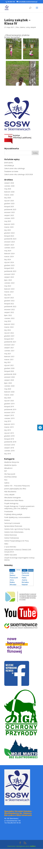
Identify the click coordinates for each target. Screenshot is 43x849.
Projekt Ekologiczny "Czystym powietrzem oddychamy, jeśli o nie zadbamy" (19, 507)
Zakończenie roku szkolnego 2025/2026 (18, 174)
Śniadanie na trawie (11, 171)
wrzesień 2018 (9, 445)
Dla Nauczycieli (9, 474)
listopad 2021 (9, 339)
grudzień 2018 (9, 436)
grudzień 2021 (9, 336)
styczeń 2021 (9, 365)
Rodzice (7, 520)
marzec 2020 (9, 395)
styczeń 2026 (9, 201)
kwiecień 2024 (9, 253)
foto (17, 27)
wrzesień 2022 (9, 309)
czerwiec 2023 (9, 283)
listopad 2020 (9, 371)
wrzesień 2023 (9, 274)
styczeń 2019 (9, 433)
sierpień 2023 (9, 277)
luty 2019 (7, 430)
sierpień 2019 (9, 415)
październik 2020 (10, 374)
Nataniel (25, 585)
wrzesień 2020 (9, 377)
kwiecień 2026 (9, 192)
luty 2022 (7, 330)
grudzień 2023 (9, 265)
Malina (12, 582)
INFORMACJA (9, 165)
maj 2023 (7, 286)
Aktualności (8, 468)
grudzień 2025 (9, 203)
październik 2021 (10, 342)
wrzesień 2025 (9, 212)
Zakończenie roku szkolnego (14, 168)
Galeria (22, 27)
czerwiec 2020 (9, 386)
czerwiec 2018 (9, 451)
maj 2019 (7, 421)
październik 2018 (10, 442)
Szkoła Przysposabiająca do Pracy (16, 541)
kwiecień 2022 (9, 324)
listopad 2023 (9, 268)
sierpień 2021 (9, 348)
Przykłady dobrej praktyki (13, 514)
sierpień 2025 (9, 215)
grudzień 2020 (9, 368)
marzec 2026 (9, 195)
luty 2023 (7, 295)
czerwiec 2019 (9, 418)
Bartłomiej (25, 573)
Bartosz (12, 575)
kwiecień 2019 (9, 424)
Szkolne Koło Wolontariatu (13, 532)
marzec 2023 (9, 292)
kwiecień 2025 (9, 224)
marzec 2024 (9, 256)
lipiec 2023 (8, 280)
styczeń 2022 (9, 333)
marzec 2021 (9, 359)
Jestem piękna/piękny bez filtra (15, 489)
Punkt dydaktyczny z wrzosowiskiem (17, 517)
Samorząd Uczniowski (12, 523)
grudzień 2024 (9, 233)
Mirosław (13, 585)
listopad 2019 (9, 406)
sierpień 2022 (9, 312)
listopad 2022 (9, 304)
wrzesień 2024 (9, 242)
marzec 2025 (9, 227)
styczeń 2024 (9, 262)
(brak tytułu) (8, 163)
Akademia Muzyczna (11, 462)
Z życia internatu (10, 547)
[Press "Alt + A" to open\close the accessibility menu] (40, 427)
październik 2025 (10, 209)
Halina (24, 578)
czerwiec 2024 (9, 248)
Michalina (25, 582)
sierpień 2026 (9, 183)
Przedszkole (8, 511)
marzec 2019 (9, 427)
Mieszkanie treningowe (12, 497)
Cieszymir (25, 575)
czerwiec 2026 (9, 186)
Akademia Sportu (10, 465)
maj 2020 (7, 389)
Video (6, 544)
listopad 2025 (9, 206)
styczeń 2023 (9, 298)
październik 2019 (10, 409)
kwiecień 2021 (9, 356)
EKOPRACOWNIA (10, 477)
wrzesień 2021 (9, 345)
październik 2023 (10, 271)
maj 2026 (7, 189)
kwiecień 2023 (9, 289)
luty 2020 (7, 398)
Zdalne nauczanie (10, 555)
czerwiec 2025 (9, 218)
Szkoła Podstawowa (11, 538)
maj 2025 (7, 221)
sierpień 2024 (9, 245)
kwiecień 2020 (9, 392)
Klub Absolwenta (10, 491)
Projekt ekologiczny (11, 503)
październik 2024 (10, 239)
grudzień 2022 (9, 301)
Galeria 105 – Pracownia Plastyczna (17, 486)
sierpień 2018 (9, 448)
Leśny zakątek (31, 27)
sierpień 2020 (9, 380)
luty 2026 (7, 198)
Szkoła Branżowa (10, 535)
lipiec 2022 (8, 315)
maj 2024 (7, 251)
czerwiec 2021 (9, 351)
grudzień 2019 (9, 404)
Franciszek (14, 578)
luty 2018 (7, 454)
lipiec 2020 (8, 383)
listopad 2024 (9, 236)
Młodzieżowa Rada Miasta (13, 500)
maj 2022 (7, 321)
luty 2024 (7, 259)
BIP (5, 471)
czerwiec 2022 (9, 318)
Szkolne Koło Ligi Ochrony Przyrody (17, 529)
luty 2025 (7, 230)
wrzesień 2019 (9, 412)
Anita (11, 573)
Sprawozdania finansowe (13, 526)
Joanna (24, 580)
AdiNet (33, 846)
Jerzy (12, 580)
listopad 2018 (9, 439)
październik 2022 (10, 306)
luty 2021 (7, 362)
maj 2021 (7, 354)
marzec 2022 (9, 327)
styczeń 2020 (9, 401)
